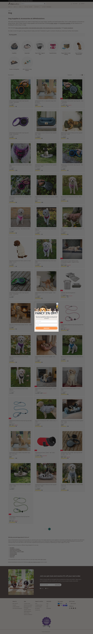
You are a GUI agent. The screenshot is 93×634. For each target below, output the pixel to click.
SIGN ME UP (46, 328)
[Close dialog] (57, 304)
